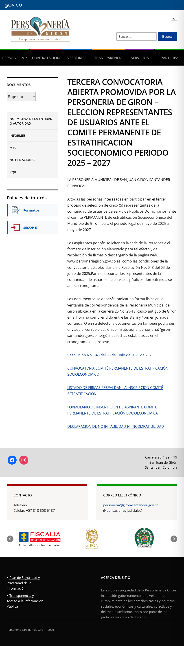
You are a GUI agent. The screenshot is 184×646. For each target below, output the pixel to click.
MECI (13, 148)
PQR (174, 19)
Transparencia (108, 57)
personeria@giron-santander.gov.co (130, 505)
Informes (18, 135)
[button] (10, 539)
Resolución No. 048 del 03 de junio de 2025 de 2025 (110, 355)
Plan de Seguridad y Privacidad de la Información (23, 583)
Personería (13, 57)
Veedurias (77, 57)
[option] (40, 539)
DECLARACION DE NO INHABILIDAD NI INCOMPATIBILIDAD (115, 426)
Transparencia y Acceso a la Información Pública (25, 601)
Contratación (46, 57)
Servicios (140, 57)
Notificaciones (22, 160)
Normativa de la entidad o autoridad (31, 121)
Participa (169, 57)
